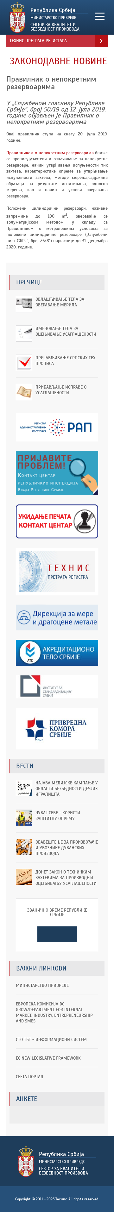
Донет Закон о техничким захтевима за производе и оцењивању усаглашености (66, 877)
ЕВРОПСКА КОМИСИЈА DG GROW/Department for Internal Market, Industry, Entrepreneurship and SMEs (54, 1012)
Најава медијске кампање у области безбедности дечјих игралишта (66, 788)
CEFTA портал (29, 1076)
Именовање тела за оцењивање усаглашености (65, 331)
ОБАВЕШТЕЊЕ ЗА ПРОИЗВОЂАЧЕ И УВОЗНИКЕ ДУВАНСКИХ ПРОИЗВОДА (66, 847)
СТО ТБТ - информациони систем (51, 1039)
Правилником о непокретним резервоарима (50, 153)
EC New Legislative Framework (48, 1058)
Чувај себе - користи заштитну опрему (57, 815)
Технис (49, 17)
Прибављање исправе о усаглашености (60, 389)
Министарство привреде (42, 985)
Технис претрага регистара (38, 40)
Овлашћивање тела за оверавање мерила (59, 302)
